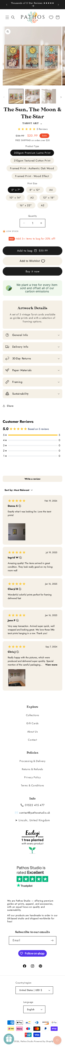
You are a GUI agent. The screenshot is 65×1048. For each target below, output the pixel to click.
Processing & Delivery (33, 761)
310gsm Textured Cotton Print (32, 160)
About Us (32, 731)
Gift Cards (32, 723)
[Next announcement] (58, 5)
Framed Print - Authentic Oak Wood (32, 168)
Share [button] (10, 406)
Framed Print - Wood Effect (32, 176)
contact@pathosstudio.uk (34, 813)
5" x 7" (15, 190)
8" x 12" (35, 190)
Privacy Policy (32, 777)
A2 (42, 205)
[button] (7, 17)
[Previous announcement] (7, 5)
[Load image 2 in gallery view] (32, 96)
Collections (32, 715)
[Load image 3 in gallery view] (49, 96)
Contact (32, 740)
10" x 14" (15, 197)
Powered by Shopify (43, 1041)
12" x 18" (49, 197)
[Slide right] (61, 97)
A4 (51, 190)
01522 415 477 (35, 805)
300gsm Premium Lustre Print (32, 153)
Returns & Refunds (32, 769)
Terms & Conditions (32, 785)
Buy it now (33, 271)
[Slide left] (4, 97)
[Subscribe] (52, 940)
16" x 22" (26, 205)
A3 (32, 197)
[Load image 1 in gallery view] (16, 96)
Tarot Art (30, 123)
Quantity (32, 216)
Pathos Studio (27, 1041)
